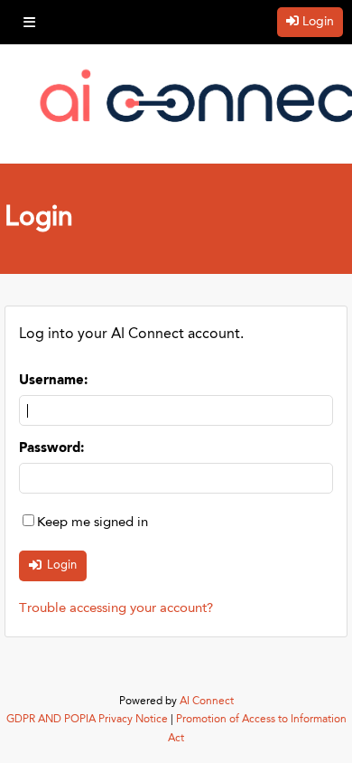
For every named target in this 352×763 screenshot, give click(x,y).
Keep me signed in (92, 523)
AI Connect (207, 701)
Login (318, 21)
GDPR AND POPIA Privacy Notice (87, 719)
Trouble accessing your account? (116, 609)
